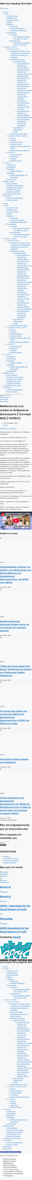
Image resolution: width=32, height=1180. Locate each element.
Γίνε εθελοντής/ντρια (14, 190)
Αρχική (5, 12)
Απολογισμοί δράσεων (17, 28)
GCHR (16, 132)
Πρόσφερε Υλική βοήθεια (15, 185)
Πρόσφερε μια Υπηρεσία (15, 187)
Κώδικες (9, 22)
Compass (13, 159)
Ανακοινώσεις (11, 167)
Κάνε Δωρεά (7, 1146)
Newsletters (11, 169)
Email (2, 843)
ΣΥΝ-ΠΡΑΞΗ (14, 1095)
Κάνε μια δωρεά (12, 183)
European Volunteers (13, 192)
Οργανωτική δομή (12, 20)
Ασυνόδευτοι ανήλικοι (17, 59)
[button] (10, 1152)
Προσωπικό (14, 156)
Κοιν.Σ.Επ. (13, 140)
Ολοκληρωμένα (15, 41)
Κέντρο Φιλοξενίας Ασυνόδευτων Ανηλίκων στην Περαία (24, 88)
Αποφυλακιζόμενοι (16, 142)
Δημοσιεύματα (11, 179)
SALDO (17, 937)
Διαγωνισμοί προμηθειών (15, 198)
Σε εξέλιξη (13, 34)
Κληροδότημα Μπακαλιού (18, 30)
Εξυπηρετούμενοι (16, 154)
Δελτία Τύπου (11, 165)
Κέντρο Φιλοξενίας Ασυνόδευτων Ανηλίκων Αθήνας (23, 66)
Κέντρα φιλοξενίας (20, 61)
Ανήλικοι (13, 1101)
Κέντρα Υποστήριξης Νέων (19, 134)
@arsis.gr (5, 887)
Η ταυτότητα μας (12, 16)
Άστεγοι (12, 138)
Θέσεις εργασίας (12, 200)
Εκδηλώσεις (11, 173)
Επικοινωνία (7, 1148)
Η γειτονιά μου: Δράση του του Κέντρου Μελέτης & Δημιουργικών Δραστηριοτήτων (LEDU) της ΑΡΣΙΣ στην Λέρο (14, 717)
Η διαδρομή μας (12, 18)
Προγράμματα (11, 32)
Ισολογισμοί (14, 26)
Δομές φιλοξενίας (20, 1020)
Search (2, 395)
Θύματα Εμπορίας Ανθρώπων (19, 150)
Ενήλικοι (13, 1103)
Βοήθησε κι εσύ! (8, 181)
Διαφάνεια (10, 24)
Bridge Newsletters (16, 171)
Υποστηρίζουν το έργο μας (12, 194)
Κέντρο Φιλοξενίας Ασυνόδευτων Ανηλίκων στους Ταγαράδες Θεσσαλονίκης (23, 97)
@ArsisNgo (6, 918)
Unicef (5, 425)
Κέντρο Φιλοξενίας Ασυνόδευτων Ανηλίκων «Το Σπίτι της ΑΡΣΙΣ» (19, 1014)
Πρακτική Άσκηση (16, 161)
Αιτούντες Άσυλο (15, 144)
